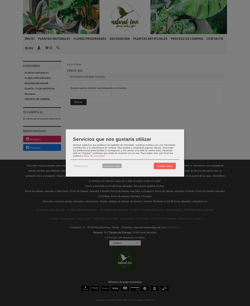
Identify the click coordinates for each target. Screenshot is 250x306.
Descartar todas (112, 165)
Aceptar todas (164, 165)
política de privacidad (93, 155)
